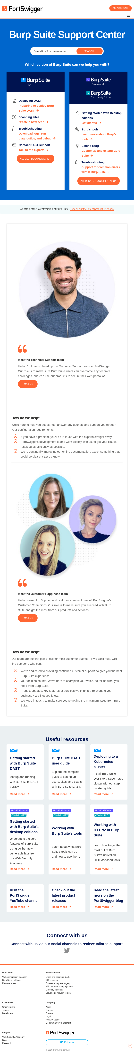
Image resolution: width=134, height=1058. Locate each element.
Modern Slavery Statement (58, 1023)
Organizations (8, 1007)
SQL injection (52, 980)
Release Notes (9, 983)
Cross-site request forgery (58, 983)
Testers (5, 1010)
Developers (7, 1013)
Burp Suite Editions (11, 980)
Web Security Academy (13, 1037)
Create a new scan (31, 122)
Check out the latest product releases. (92, 209)
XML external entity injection (59, 986)
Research (6, 1043)
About (48, 1007)
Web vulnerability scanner (14, 977)
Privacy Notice (52, 1020)
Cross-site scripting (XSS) (58, 977)
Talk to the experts (31, 150)
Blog (4, 1040)
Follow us (69, 1042)
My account (120, 8)
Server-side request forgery (58, 993)
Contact (49, 1013)
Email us (28, 384)
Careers (49, 1010)
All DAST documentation (35, 158)
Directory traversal (54, 990)
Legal (48, 1016)
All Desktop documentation (99, 181)
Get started (89, 123)
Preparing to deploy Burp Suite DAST (36, 108)
